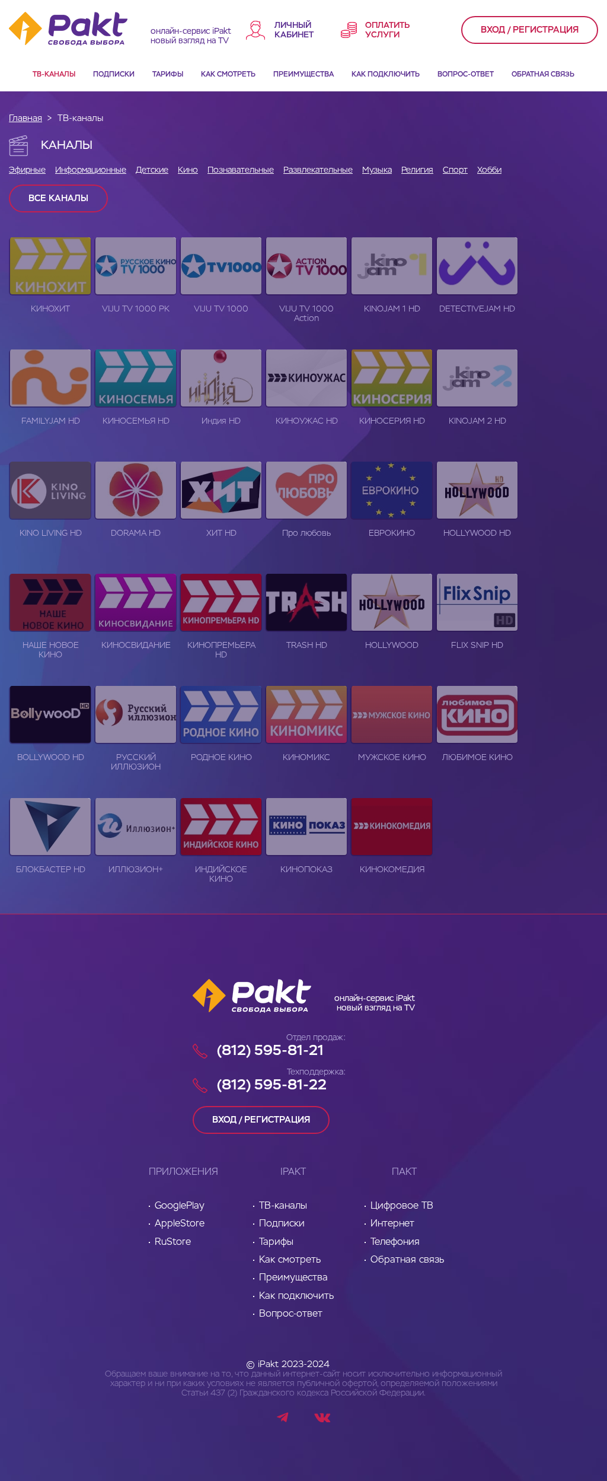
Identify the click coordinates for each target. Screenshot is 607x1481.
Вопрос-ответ (465, 74)
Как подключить (386, 74)
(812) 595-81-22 (272, 1085)
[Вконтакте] (322, 1419)
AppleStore (180, 1224)
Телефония (395, 1242)
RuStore (173, 1242)
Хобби (489, 170)
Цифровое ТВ (401, 1206)
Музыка (377, 170)
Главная (25, 118)
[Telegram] (284, 1419)
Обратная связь (543, 74)
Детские (152, 170)
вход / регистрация (530, 30)
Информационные (90, 170)
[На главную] (80, 30)
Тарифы (167, 74)
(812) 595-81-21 (270, 1051)
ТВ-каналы (54, 74)
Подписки (114, 74)
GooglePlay (180, 1206)
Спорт (455, 170)
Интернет (392, 1224)
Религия (417, 170)
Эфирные (27, 170)
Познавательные (240, 170)
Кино (188, 170)
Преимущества (303, 74)
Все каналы (58, 198)
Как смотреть (228, 74)
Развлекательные (318, 170)
